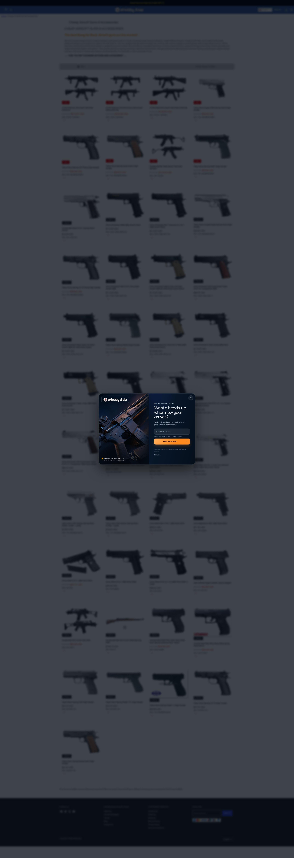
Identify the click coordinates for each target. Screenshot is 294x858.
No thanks (157, 455)
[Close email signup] (190, 397)
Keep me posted (170, 441)
